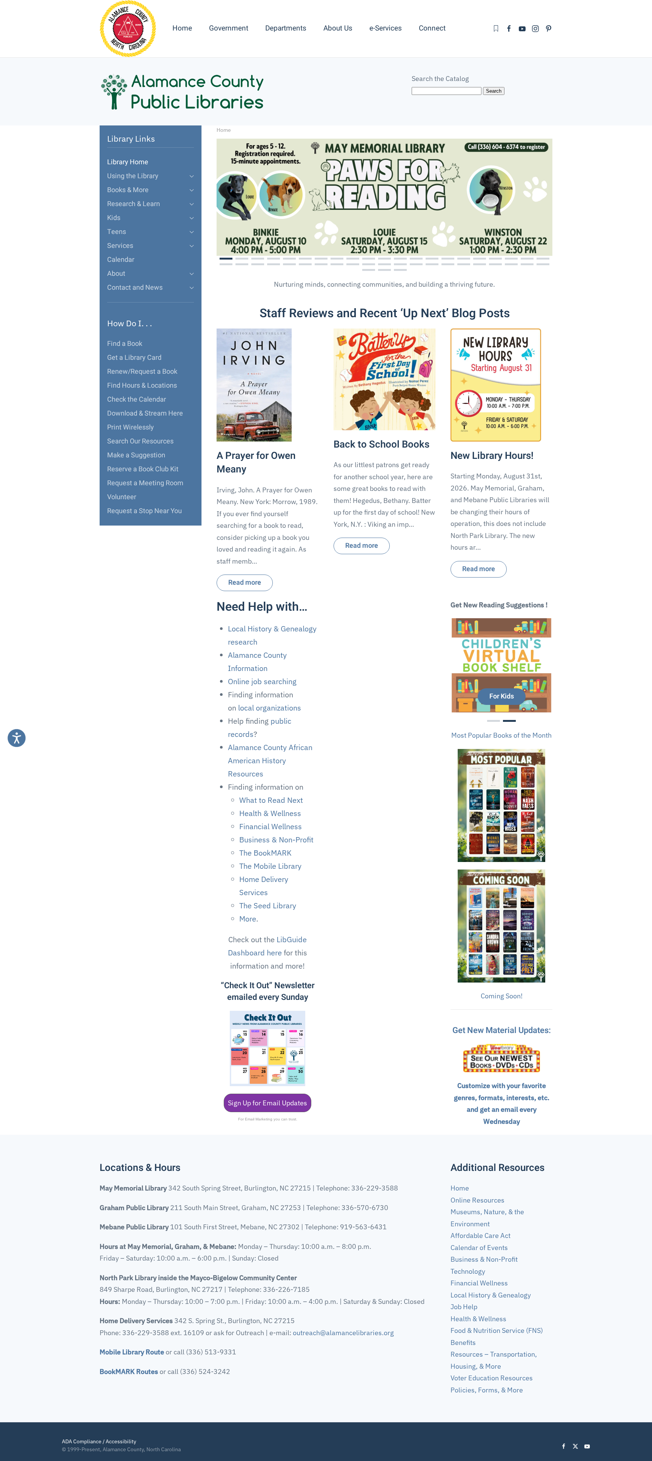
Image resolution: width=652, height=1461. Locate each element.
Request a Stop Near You (144, 511)
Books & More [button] (128, 190)
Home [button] (182, 28)
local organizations (269, 708)
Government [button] (228, 28)
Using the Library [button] (132, 176)
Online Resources (477, 1200)
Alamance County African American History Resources (270, 760)
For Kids (501, 696)
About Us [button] (337, 28)
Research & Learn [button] (133, 204)
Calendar (120, 260)
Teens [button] (116, 232)
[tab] (226, 259)
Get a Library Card (134, 358)
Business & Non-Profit (276, 839)
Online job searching (262, 681)
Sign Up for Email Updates (267, 1103)
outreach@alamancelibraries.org (343, 1332)
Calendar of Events (479, 1247)
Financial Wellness (270, 826)
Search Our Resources (140, 441)
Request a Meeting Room (145, 483)
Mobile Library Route (132, 1352)
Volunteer (121, 497)
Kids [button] (113, 218)
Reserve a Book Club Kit (142, 469)
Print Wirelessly (130, 427)
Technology (468, 1271)
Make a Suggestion (136, 455)
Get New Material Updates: (501, 1030)
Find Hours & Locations (142, 386)
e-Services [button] (385, 28)
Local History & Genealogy (491, 1295)
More (247, 919)
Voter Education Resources (492, 1378)
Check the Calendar (136, 399)
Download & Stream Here (145, 413)
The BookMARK (265, 853)
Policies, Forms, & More (487, 1390)
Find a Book (124, 344)
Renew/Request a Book (142, 372)
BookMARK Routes (129, 1371)
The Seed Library (267, 905)
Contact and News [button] (135, 288)
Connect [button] (432, 28)
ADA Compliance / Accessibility (99, 1441)
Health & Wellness (270, 813)
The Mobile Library (270, 866)
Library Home (127, 162)
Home (460, 1188)
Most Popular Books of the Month (501, 735)
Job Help (464, 1306)
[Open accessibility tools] (17, 738)
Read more (244, 583)
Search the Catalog (440, 78)
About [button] (116, 274)
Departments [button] (285, 28)
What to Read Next (271, 800)
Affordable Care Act (481, 1235)
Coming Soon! (502, 996)
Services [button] (120, 246)
